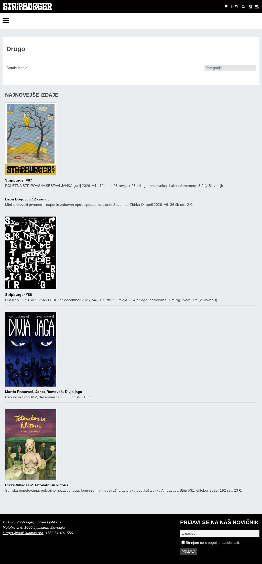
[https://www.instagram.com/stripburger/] (236, 6)
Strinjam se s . (212, 542)
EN (257, 7)
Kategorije (213, 68)
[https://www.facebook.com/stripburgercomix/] (232, 6)
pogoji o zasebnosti (223, 542)
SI (250, 7)
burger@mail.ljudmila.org (23, 533)
